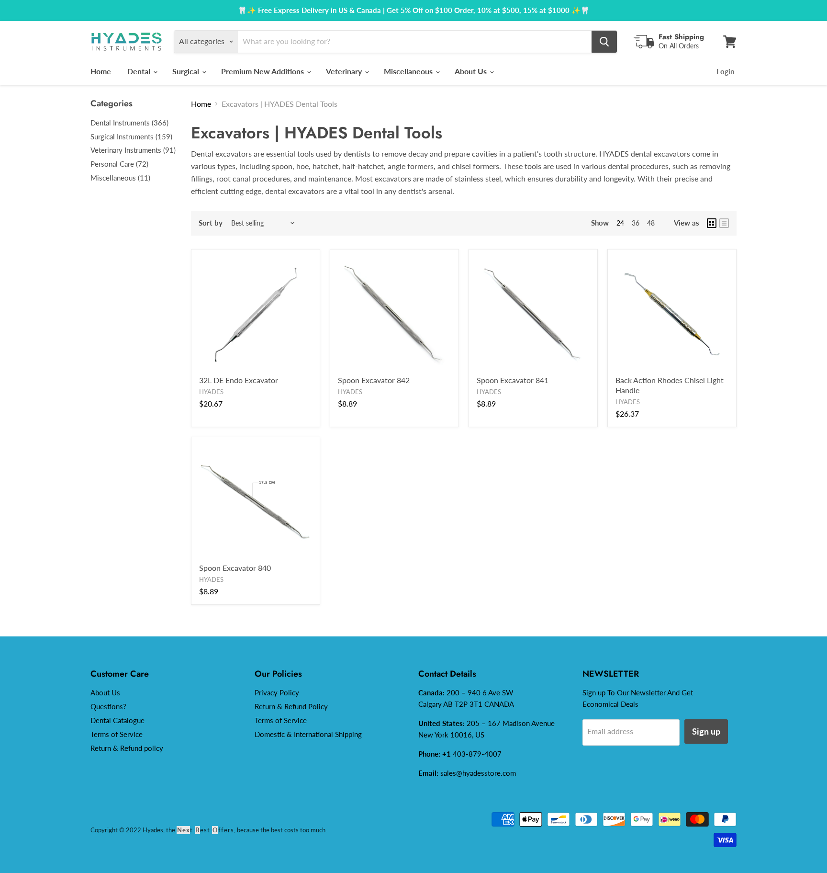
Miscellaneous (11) (120, 177)
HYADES (211, 392)
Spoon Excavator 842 (374, 380)
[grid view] (711, 223)
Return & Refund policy (126, 748)
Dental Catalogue (117, 720)
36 (635, 223)
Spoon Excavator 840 (235, 567)
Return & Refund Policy (291, 706)
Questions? (108, 706)
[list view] (724, 223)
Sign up (706, 731)
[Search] (604, 42)
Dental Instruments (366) (129, 122)
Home (100, 71)
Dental (139, 71)
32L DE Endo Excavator (238, 380)
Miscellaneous (409, 71)
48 (651, 223)
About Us (472, 71)
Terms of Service (116, 734)
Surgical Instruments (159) (131, 136)
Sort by (211, 223)
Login (725, 71)
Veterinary (345, 71)
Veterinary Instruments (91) (133, 150)
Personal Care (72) (119, 163)
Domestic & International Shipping (308, 734)
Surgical (186, 71)
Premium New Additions (263, 71)
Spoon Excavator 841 (512, 380)
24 (620, 223)
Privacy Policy (277, 692)
